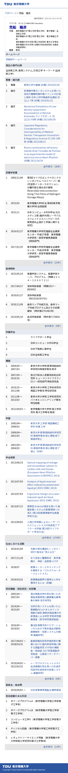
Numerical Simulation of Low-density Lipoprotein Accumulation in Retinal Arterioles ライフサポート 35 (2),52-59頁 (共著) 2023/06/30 (40, 113)
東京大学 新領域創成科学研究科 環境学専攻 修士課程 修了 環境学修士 (46, 436)
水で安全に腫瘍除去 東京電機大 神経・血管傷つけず (46, 559)
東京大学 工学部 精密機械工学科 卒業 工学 (45, 425)
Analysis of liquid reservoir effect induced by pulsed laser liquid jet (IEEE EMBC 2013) (43, 485)
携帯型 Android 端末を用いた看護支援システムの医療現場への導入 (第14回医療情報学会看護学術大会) (43, 511)
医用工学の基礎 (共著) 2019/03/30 (42, 84)
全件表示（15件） (52, 262)
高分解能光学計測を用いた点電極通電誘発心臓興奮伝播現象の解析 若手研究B (46, 597)
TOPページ (11, 13)
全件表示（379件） (52, 537)
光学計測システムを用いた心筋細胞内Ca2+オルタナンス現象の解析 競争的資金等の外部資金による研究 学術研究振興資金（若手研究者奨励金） (46, 613)
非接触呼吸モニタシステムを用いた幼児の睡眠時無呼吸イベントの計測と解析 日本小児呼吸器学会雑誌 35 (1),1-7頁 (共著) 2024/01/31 (42, 95)
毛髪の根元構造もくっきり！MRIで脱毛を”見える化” (46, 550)
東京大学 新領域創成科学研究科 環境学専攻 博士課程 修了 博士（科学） (46, 448)
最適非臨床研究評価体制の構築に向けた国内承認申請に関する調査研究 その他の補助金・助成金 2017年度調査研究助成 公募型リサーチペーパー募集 (46, 649)
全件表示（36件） (52, 166)
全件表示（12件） (52, 746)
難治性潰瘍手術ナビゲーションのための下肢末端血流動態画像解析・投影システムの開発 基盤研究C (46, 630)
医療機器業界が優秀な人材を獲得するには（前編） (46, 581)
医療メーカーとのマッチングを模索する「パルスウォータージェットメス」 (46, 570)
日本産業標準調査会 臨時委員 (46, 689)
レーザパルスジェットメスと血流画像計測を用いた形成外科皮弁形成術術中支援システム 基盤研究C (46, 667)
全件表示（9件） (53, 326)
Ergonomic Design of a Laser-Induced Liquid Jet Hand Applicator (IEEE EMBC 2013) (43, 497)
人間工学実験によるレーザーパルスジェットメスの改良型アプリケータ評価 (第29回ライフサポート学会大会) (43, 526)
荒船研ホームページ (16, 59)
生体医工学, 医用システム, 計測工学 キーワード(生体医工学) (33, 72)
